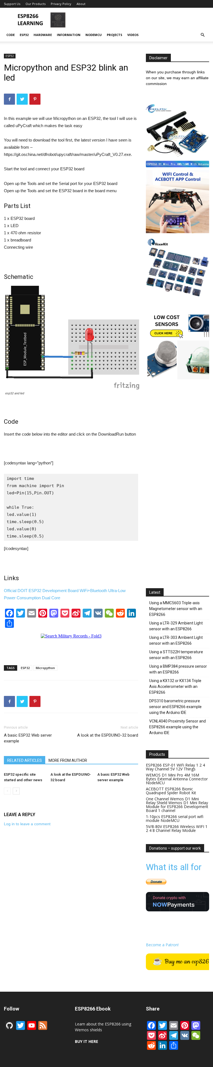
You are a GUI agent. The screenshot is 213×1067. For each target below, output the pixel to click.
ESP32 (24, 35)
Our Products (35, 4)
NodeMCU (93, 35)
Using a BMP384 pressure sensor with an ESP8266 (178, 669)
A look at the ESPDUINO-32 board (107, 735)
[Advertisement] (144, 20)
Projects (114, 35)
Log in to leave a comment (27, 824)
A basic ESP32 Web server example (28, 738)
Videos (133, 35)
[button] (202, 35)
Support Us (12, 4)
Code (10, 35)
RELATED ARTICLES (24, 760)
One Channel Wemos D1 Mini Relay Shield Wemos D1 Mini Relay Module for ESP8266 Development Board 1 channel (177, 804)
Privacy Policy (61, 4)
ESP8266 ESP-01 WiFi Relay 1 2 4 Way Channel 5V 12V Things (175, 767)
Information (68, 35)
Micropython (45, 668)
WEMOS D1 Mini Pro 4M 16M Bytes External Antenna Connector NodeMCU (177, 778)
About (81, 4)
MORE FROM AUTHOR (68, 760)
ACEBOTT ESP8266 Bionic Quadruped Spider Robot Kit (171, 790)
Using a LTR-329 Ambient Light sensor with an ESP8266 (176, 626)
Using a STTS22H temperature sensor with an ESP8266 (176, 655)
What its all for (174, 867)
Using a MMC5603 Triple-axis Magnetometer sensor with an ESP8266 (175, 609)
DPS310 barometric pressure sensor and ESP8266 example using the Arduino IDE (175, 707)
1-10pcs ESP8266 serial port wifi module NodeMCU (174, 818)
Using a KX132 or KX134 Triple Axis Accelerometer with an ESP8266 (175, 686)
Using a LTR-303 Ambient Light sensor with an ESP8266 (176, 640)
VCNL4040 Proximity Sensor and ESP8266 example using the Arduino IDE (177, 727)
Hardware (43, 35)
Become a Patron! (162, 944)
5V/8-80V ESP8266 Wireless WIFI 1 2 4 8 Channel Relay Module (176, 828)
